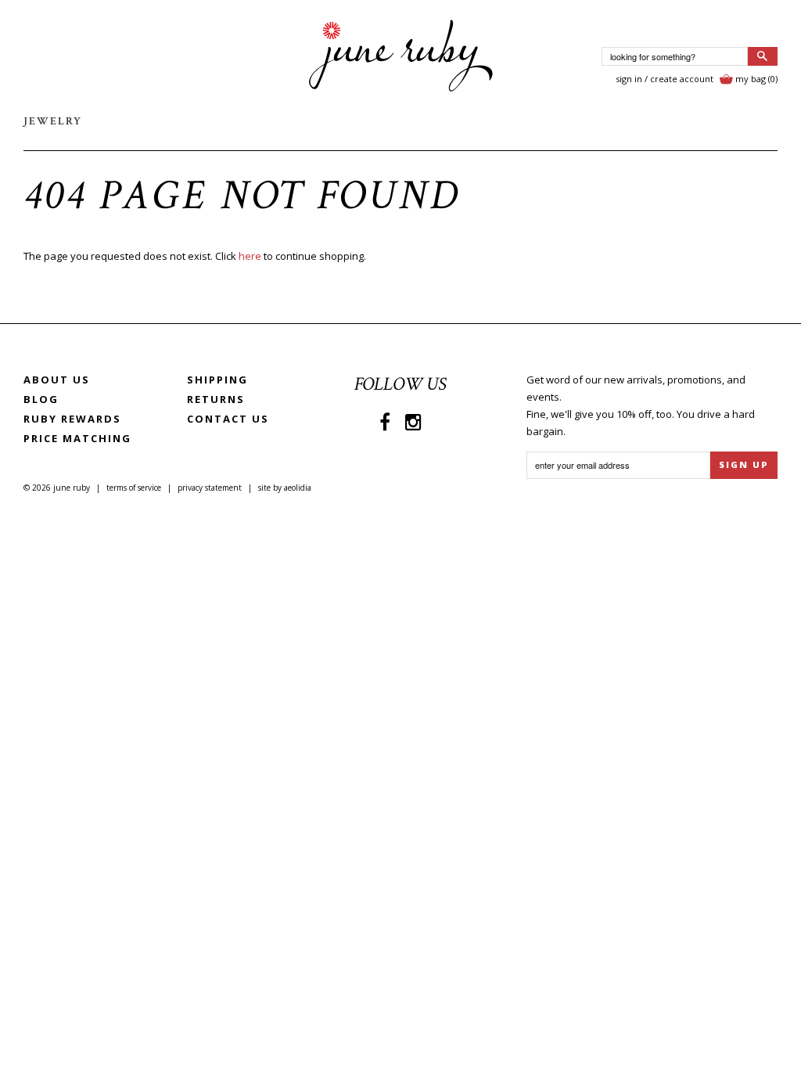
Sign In (629, 79)
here (250, 256)
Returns (216, 399)
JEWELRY (52, 121)
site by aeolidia (284, 487)
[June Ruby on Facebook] (384, 421)
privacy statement (210, 487)
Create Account (681, 79)
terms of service (133, 487)
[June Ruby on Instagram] (413, 421)
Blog (41, 399)
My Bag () (756, 79)
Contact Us (228, 419)
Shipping (217, 380)
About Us (56, 380)
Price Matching (77, 438)
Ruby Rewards (72, 419)
